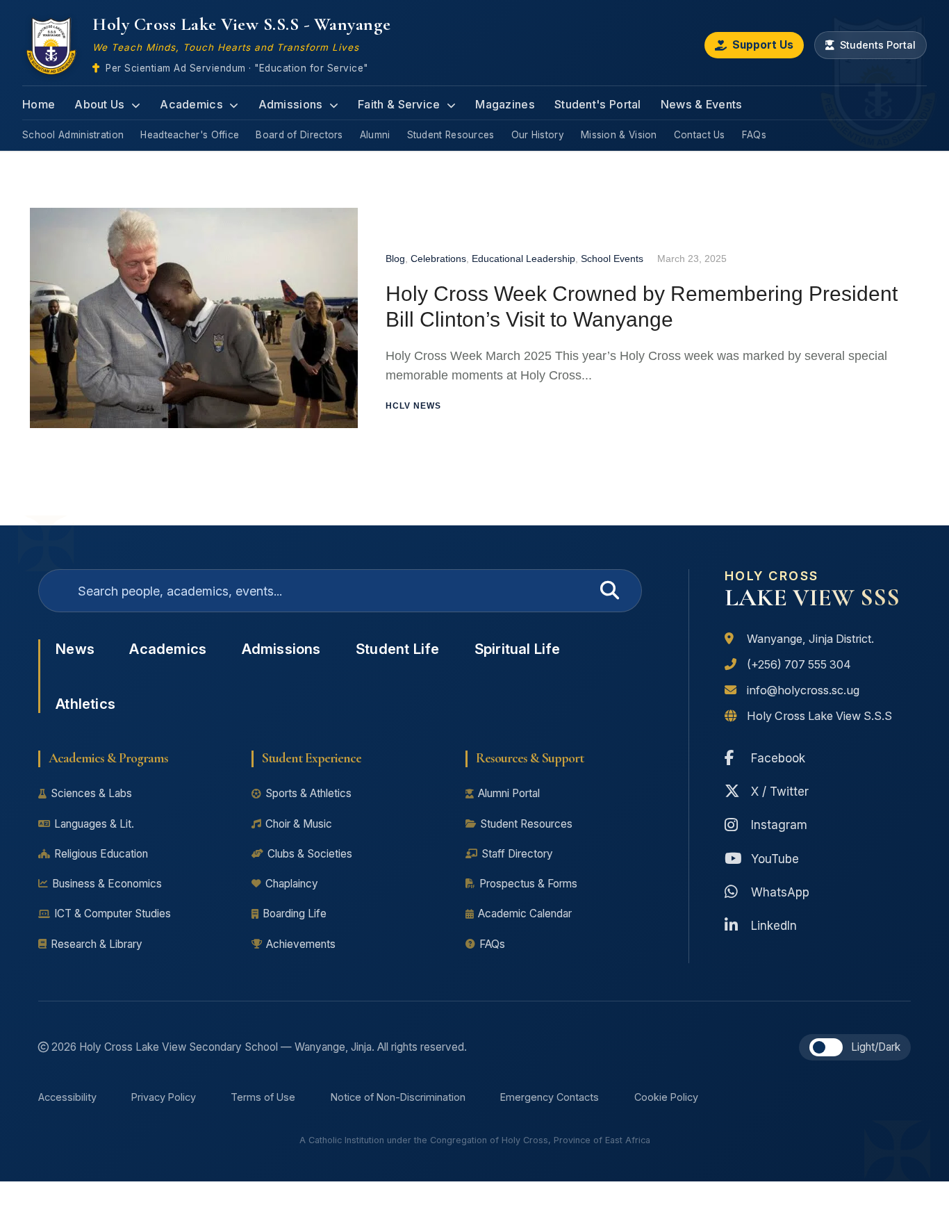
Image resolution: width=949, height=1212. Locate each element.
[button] (826, 1047)
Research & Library (96, 944)
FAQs (754, 134)
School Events (612, 258)
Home (38, 104)
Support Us (762, 44)
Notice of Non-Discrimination (398, 1097)
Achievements (301, 944)
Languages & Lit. (94, 823)
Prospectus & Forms (528, 883)
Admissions (292, 104)
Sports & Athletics (308, 793)
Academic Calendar (525, 913)
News (75, 648)
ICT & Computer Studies (112, 913)
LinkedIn (774, 925)
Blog (395, 258)
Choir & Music (298, 823)
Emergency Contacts (549, 1097)
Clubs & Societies (309, 853)
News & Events (702, 104)
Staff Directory (517, 853)
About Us (101, 104)
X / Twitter (780, 791)
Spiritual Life (517, 648)
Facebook (778, 758)
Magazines (505, 104)
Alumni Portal (509, 793)
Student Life (397, 648)
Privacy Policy (163, 1097)
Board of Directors (299, 134)
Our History (537, 134)
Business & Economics (107, 883)
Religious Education (101, 853)
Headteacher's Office (189, 134)
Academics (193, 104)
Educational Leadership (523, 258)
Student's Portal (597, 104)
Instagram (779, 824)
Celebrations (438, 258)
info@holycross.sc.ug (803, 690)
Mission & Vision (619, 134)
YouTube (775, 858)
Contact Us (699, 134)
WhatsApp (780, 892)
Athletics (85, 703)
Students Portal (878, 45)
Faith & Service (400, 104)
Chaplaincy (291, 883)
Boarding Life (295, 913)
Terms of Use (263, 1097)
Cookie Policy (666, 1097)
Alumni (375, 134)
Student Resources (451, 134)
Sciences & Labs (91, 793)
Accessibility (67, 1097)
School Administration (73, 134)
